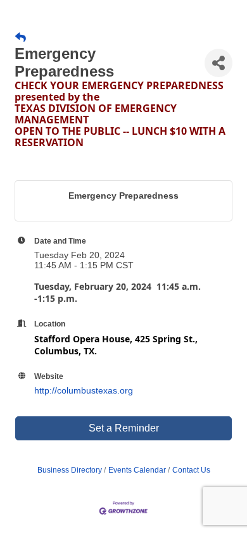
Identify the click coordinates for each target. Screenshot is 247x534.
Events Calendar (137, 470)
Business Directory (69, 470)
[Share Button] (218, 63)
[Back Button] (20, 38)
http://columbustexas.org (83, 390)
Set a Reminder (124, 428)
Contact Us (191, 470)
